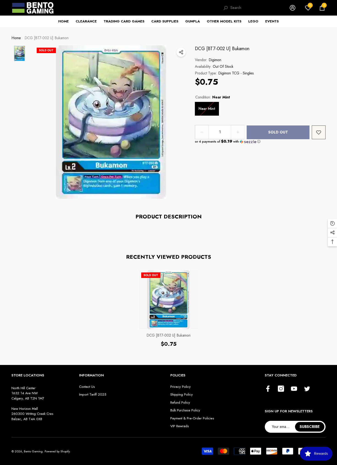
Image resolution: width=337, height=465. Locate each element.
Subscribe (310, 426)
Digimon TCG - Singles (236, 73)
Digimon (215, 60)
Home (16, 38)
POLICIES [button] (177, 375)
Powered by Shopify (57, 451)
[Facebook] (267, 389)
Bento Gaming (33, 451)
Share (181, 52)
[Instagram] (280, 389)
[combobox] (255, 8)
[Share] (181, 52)
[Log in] (292, 7)
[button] (322, 7)
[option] (111, 122)
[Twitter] (307, 389)
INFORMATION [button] (91, 375)
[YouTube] (294, 389)
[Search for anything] (251, 8)
